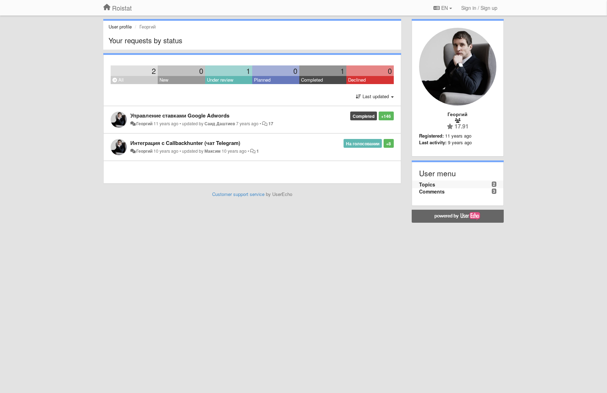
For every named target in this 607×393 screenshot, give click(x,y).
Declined (357, 79)
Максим (212, 151)
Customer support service (238, 194)
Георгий (144, 123)
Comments (432, 191)
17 (270, 123)
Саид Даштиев (219, 123)
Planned (262, 79)
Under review (220, 79)
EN (444, 7)
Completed (312, 79)
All (120, 79)
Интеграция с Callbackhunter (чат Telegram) (185, 143)
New (163, 79)
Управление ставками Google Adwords (179, 115)
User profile (120, 26)
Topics (427, 184)
